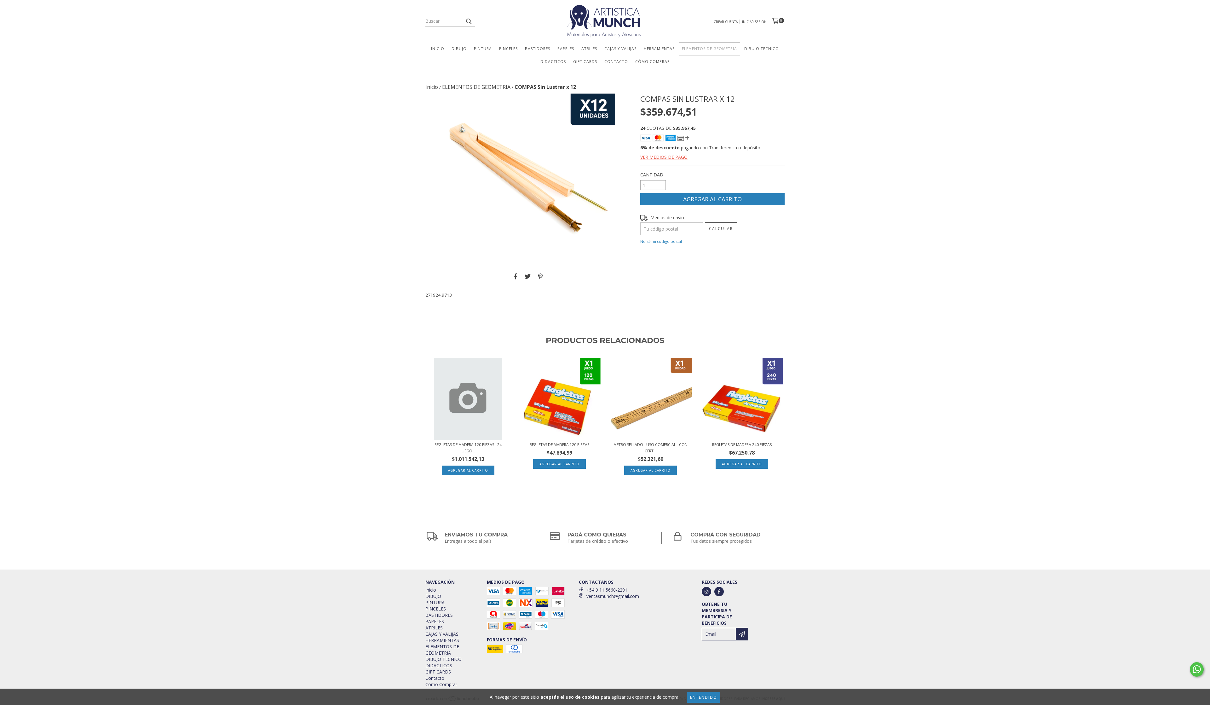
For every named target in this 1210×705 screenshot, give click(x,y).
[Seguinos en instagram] (706, 591)
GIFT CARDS (585, 61)
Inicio (437, 48)
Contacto (616, 61)
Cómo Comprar (652, 61)
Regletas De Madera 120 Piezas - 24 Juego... (468, 448)
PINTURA (483, 48)
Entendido (703, 697)
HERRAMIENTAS (659, 48)
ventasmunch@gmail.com (612, 596)
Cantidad (651, 175)
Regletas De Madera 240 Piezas (742, 444)
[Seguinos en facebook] (719, 591)
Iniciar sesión (754, 22)
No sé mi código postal (661, 241)
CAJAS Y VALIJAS (620, 48)
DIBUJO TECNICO (761, 48)
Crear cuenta (726, 22)
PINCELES (508, 48)
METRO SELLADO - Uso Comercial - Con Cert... (651, 448)
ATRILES (589, 48)
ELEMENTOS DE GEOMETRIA (709, 48)
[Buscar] (468, 21)
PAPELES (565, 48)
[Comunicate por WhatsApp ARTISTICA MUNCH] (1197, 669)
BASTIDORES (537, 48)
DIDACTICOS (553, 61)
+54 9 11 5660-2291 (606, 590)
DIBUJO (459, 48)
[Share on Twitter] (528, 276)
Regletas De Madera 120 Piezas (559, 444)
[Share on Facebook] (515, 276)
